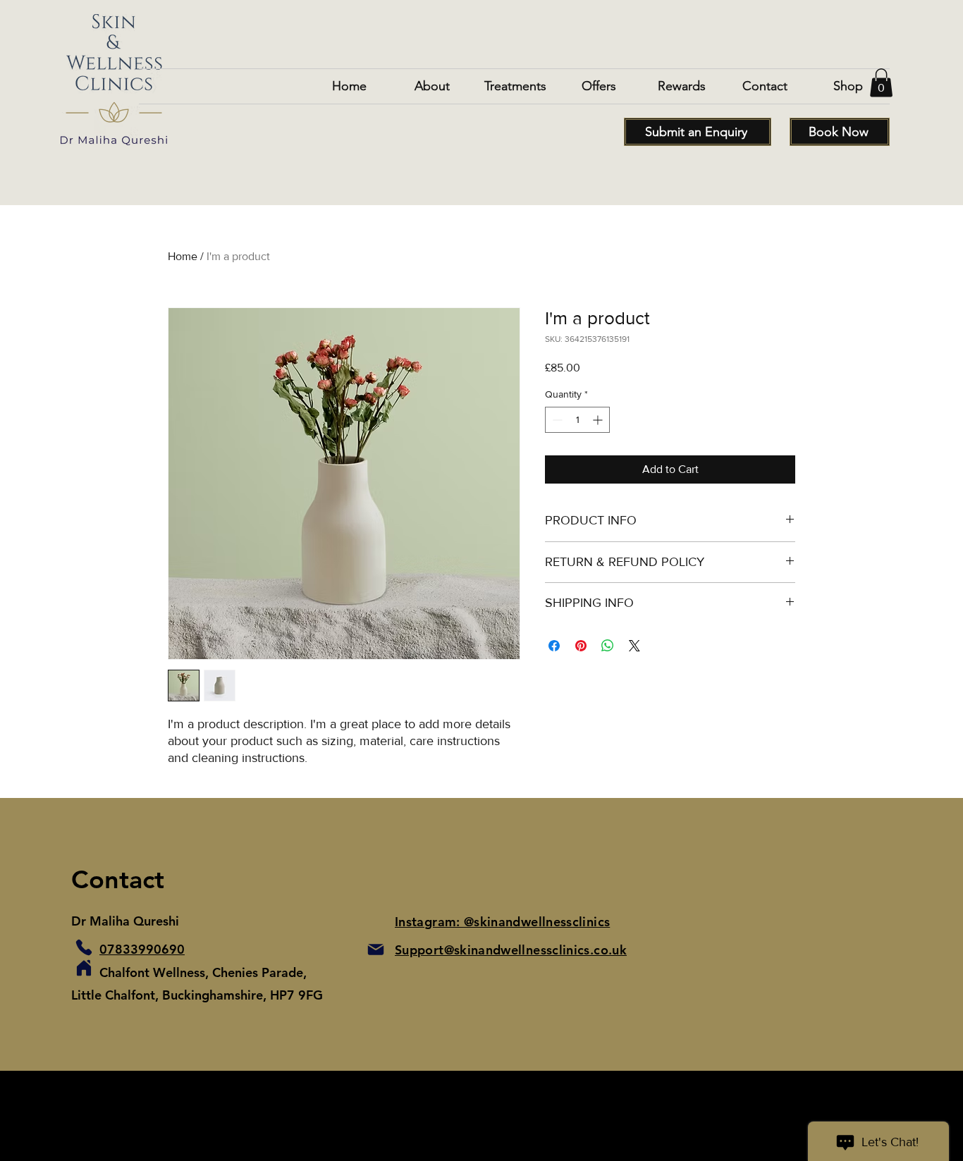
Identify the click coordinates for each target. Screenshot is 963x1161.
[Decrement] (556, 419)
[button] (881, 82)
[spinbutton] (577, 419)
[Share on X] (634, 645)
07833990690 (142, 949)
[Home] (84, 968)
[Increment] (599, 419)
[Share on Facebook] (554, 645)
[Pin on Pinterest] (580, 645)
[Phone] (84, 947)
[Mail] (376, 949)
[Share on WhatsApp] (607, 645)
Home (182, 256)
